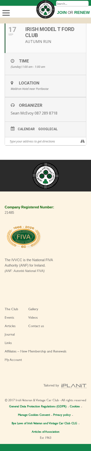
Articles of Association (46, 431)
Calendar (26, 129)
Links (8, 342)
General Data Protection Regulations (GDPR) (37, 406)
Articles (10, 325)
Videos (33, 317)
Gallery (33, 308)
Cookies (75, 406)
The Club (11, 308)
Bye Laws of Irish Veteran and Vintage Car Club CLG (44, 423)
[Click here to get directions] (82, 141)
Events (9, 317)
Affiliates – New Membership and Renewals (35, 351)
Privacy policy (62, 415)
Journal (10, 334)
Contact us (36, 325)
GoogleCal (48, 129)
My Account (13, 359)
